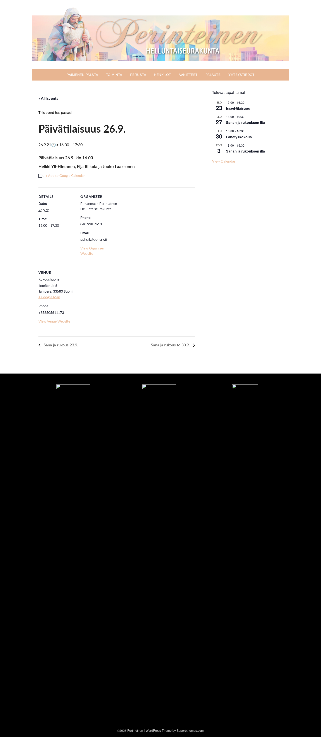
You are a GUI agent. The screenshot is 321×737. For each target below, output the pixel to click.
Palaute (213, 74)
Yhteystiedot (241, 74)
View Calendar (223, 161)
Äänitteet (188, 74)
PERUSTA (138, 74)
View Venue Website (54, 321)
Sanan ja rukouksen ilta (245, 122)
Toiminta (114, 74)
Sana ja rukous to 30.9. (171, 345)
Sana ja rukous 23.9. (60, 345)
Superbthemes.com (190, 730)
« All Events (48, 99)
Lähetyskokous (239, 136)
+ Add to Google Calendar (65, 175)
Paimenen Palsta (82, 74)
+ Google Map (49, 297)
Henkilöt (162, 74)
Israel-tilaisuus (238, 108)
